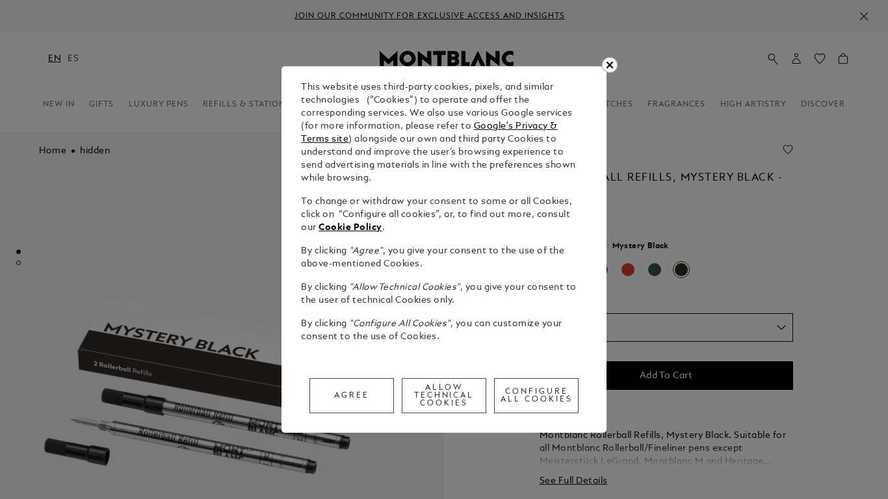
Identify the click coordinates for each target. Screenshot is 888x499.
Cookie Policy (350, 228)
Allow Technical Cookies (444, 395)
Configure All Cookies (537, 395)
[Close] (610, 65)
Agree (351, 396)
